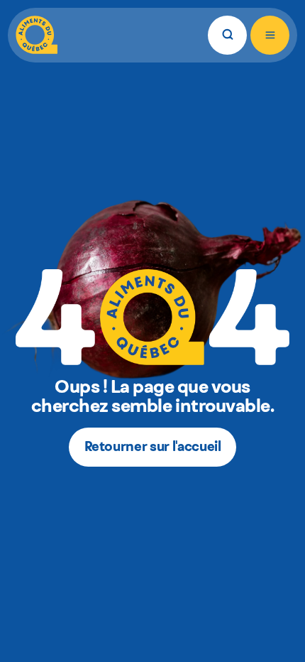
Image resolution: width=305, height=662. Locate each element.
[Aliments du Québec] (36, 35)
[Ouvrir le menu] (269, 35)
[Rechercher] (227, 35)
